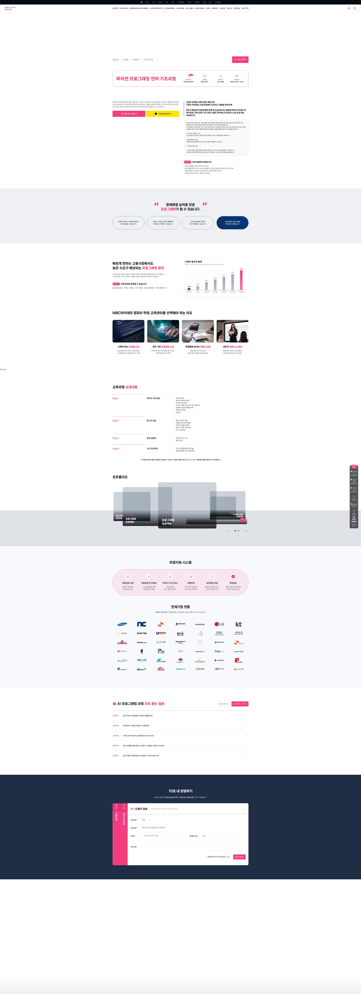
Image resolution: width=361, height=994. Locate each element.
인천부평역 (181, 2)
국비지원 (222, 8)
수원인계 (197, 2)
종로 (147, 2)
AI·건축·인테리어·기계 (156, 8)
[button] (228, 531)
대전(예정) (218, 2)
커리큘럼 (125, 60)
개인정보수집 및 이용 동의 (216, 857)
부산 (210, 2)
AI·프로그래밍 (123, 8)
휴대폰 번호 (193, 836)
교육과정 (133, 828)
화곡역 (160, 2)
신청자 (132, 836)
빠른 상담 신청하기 (191, 460)
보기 (228, 857)
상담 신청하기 (239, 857)
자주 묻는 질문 (148, 60)
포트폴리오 (215, 8)
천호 (141, 2)
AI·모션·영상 (180, 8)
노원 (167, 2)
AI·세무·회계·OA (199, 8)
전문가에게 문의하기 (240, 704)
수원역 (189, 2)
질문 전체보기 (223, 704)
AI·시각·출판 (189, 8)
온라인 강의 (245, 8)
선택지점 (133, 820)
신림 (153, 2)
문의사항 (133, 847)
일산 (173, 2)
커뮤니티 (229, 8)
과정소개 (116, 60)
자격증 (208, 8)
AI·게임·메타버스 (170, 8)
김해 (204, 2)
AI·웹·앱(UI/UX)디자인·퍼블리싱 (139, 8)
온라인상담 (236, 8)
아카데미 (115, 8)
